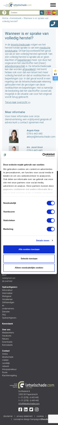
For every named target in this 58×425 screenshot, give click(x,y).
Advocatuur (7, 290)
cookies (40, 416)
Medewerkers (8, 333)
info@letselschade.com (29, 403)
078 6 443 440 (35, 133)
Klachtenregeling (8, 375)
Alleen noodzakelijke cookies (29, 267)
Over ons (6, 329)
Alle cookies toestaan (29, 249)
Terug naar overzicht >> (17, 102)
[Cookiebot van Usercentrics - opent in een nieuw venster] (42, 155)
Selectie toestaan (29, 258)
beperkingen (24, 59)
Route (4, 372)
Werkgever (6, 296)
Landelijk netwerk (6, 364)
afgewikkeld (29, 69)
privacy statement (25, 416)
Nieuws (5, 339)
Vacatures (6, 336)
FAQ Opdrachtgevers (8, 316)
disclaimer (8, 416)
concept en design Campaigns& (31, 419)
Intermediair (7, 293)
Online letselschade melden (7, 357)
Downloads (7, 342)
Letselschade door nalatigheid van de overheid (8, 276)
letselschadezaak (20, 44)
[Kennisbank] (4, 12)
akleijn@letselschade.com (41, 136)
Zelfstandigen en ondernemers (8, 305)
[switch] (51, 211)
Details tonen (42, 240)
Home (5, 18)
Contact (6, 351)
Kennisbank (16, 18)
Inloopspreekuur (8, 369)
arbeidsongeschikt (15, 66)
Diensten (6, 312)
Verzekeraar (7, 299)
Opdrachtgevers (9, 287)
